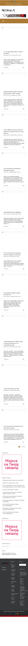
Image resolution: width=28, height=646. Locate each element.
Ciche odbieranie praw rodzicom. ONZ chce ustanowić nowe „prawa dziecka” (14, 131)
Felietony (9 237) (13, 574)
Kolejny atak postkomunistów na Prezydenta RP (13, 480)
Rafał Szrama (7, 346)
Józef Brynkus (7, 296)
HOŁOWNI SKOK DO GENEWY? (12, 212)
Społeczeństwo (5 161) (14, 594)
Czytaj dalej (6, 67)
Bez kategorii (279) (13, 566)
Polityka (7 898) (13, 586)
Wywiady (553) (13, 602)
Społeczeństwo (20, 135)
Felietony (19, 55)
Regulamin (4, 569)
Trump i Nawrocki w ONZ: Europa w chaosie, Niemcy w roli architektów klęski (13, 343)
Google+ (2, 616)
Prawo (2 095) (12, 590)
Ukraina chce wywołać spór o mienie (10, 482)
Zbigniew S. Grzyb (8, 55)
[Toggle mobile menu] (25, 7)
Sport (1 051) (12, 598)
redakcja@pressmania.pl (10, 553)
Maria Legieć (7, 135)
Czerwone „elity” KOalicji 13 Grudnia (10, 489)
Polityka (18, 172)
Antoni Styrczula (7, 95)
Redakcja (6, 172)
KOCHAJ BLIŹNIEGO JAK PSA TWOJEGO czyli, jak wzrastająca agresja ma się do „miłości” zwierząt (22, 592)
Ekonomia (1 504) (13, 570)
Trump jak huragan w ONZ (11, 388)
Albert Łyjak (7, 390)
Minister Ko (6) (13, 582)
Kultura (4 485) (12, 578)
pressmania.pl (13, 554)
